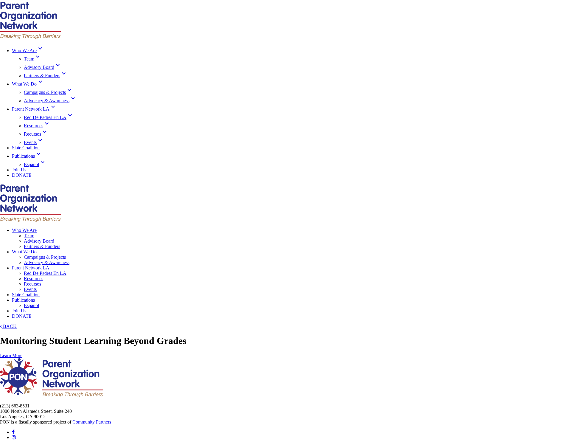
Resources (37, 125)
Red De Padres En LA (49, 117)
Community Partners (91, 421)
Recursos (36, 134)
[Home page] (30, 37)
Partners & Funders (45, 75)
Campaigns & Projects (48, 92)
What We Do (28, 83)
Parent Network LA (34, 108)
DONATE (22, 175)
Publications (27, 156)
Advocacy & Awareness (50, 100)
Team (32, 58)
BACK (9, 326)
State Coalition (26, 147)
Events (34, 142)
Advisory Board (42, 67)
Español (35, 164)
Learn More (11, 355)
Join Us (19, 169)
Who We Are (28, 50)
